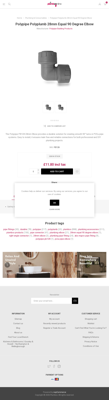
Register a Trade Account (54, 328)
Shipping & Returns (91, 337)
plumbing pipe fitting (59, 235)
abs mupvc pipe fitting (85, 235)
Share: (54, 182)
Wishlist (90, 323)
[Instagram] (59, 366)
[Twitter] (49, 366)
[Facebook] (54, 366)
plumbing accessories (88, 229)
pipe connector (37, 232)
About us (18, 332)
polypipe (37, 229)
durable (23, 229)
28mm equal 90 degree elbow (84, 232)
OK (54, 203)
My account (54, 319)
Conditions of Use (91, 346)
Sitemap (18, 319)
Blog (18, 328)
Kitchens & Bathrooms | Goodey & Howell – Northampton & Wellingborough (18, 344)
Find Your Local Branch (18, 337)
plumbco (67, 229)
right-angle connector (19, 235)
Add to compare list (56, 126)
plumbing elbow (57, 232)
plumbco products (15, 232)
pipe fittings (8, 229)
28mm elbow (39, 235)
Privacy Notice (91, 341)
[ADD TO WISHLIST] (77, 171)
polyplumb (53, 229)
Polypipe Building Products (60, 28)
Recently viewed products (54, 323)
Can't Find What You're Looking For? (91, 328)
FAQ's (90, 332)
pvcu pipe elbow (62, 239)
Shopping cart (91, 319)
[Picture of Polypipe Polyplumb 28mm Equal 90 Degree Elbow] (48, 107)
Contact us (18, 323)
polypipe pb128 (43, 239)
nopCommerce (59, 392)
